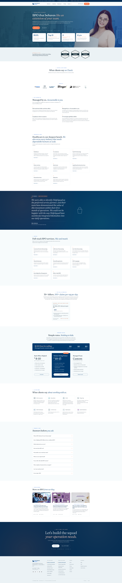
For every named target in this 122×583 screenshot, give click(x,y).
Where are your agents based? (39, 456)
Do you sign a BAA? (37, 473)
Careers (69, 3)
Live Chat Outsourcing (61, 574)
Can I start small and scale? (39, 469)
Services (48, 3)
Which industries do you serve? (39, 444)
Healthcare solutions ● (50, 562)
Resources (59, 3)
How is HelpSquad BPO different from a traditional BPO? (44, 440)
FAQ (81, 564)
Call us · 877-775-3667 (65, 545)
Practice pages (49, 573)
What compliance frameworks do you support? (42, 464)
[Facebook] (33, 572)
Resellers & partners (84, 566)
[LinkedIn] (39, 572)
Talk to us (61, 374)
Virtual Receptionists (61, 572)
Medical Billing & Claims (50, 569)
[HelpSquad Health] (36, 4)
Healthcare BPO (49, 566)
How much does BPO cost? (39, 448)
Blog (81, 562)
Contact (71, 571)
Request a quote (80, 374)
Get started (41, 374)
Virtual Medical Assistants (51, 564)
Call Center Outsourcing (62, 569)
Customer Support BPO (61, 564)
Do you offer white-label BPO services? (41, 460)
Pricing (65, 3)
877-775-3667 (80, 3)
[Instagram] (37, 572)
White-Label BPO (49, 571)
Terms (89, 580)
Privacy (85, 580)
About (70, 562)
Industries (54, 3)
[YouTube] (41, 572)
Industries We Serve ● (61, 562)
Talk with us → (36, 27)
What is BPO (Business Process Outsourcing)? (42, 435)
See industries (44, 27)
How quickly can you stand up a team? (41, 452)
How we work (72, 564)
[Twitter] (35, 572)
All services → (49, 575)
